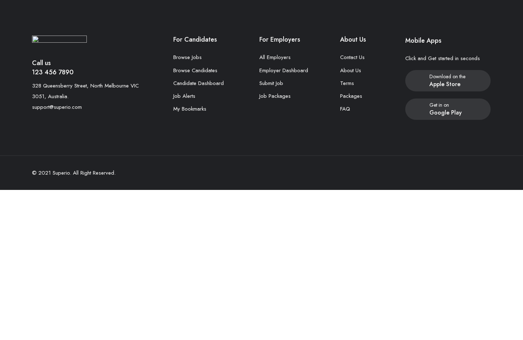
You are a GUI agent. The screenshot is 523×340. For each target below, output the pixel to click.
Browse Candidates (195, 70)
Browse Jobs (187, 57)
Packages (351, 96)
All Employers (275, 57)
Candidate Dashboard (198, 83)
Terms (347, 83)
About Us (350, 70)
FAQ (345, 109)
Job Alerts (184, 96)
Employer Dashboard (283, 70)
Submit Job (271, 83)
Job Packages (275, 96)
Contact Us (352, 57)
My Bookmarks (189, 109)
